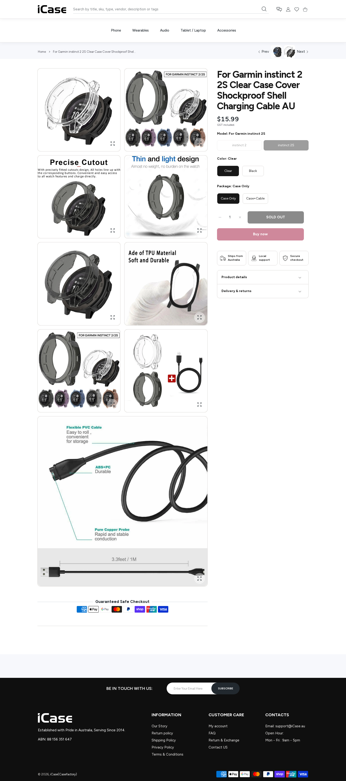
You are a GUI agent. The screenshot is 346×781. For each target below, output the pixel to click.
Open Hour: (274, 733)
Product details (234, 277)
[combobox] (171, 9)
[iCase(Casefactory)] (52, 9)
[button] (279, 9)
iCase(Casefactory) (63, 774)
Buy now (260, 234)
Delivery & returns (236, 291)
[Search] (264, 9)
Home (42, 51)
